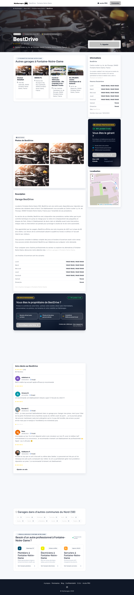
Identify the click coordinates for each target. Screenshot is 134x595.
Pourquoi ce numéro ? (96, 77)
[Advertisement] (49, 118)
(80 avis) (26, 44)
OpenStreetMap (108, 204)
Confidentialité (71, 583)
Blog (62, 583)
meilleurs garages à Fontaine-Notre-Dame (60, 250)
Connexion (115, 3)
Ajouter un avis (22, 469)
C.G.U (79, 583)
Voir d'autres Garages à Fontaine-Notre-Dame (31, 287)
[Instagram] (67, 587)
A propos (47, 583)
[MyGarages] (20, 3)
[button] (104, 187)
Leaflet (100, 204)
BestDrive (96, 109)
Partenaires (56, 583)
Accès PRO (86, 583)
